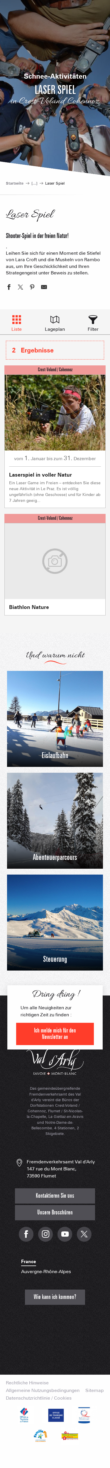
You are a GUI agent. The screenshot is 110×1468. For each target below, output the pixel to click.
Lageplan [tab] (55, 329)
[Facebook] (26, 1237)
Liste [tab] (16, 329)
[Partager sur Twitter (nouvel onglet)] (20, 288)
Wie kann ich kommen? (55, 1297)
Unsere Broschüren (55, 1212)
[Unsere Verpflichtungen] (55, 1415)
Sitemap (94, 1390)
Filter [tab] (93, 329)
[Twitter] (84, 1237)
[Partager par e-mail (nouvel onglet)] (44, 288)
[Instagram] (45, 1237)
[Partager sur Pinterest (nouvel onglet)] (32, 288)
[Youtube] (65, 1237)
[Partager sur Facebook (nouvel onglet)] (9, 288)
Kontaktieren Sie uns (55, 1196)
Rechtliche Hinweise (27, 1383)
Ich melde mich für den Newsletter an (55, 1033)
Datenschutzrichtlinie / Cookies (39, 1398)
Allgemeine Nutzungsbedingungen (42, 1390)
